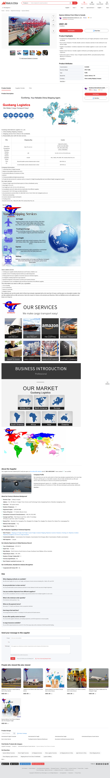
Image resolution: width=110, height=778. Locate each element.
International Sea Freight (60, 736)
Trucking (64, 533)
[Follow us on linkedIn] (108, 764)
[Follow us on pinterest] (105, 764)
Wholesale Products (55, 768)
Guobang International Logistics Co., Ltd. (72, 17)
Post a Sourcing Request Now (43, 658)
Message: (7, 646)
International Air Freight (33, 736)
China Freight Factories (23, 753)
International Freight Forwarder (8, 736)
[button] (70, 3)
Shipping (14, 533)
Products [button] (25, 3)
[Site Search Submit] (75, 3)
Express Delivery (25, 10)
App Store (5, 764)
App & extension (90, 7)
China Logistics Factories (51, 753)
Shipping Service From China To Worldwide (30, 756)
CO (15, 534)
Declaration (70, 772)
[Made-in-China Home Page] (9, 3)
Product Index (80, 768)
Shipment (48, 533)
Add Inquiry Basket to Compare (29, 58)
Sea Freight (25, 533)
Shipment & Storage (15, 10)
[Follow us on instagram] (101, 764)
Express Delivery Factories (9, 753)
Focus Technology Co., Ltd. (44, 772)
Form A (18, 534)
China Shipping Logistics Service (10, 756)
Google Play (14, 764)
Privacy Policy (78, 772)
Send (13, 658)
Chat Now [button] (97, 30)
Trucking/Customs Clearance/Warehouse (37, 739)
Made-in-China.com (49, 770)
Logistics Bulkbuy (47, 756)
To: (9, 642)
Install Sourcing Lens (39, 764)
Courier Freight (32, 533)
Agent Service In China (81, 753)
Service (7, 10)
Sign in (107, 4)
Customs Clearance (56, 533)
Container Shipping (41, 533)
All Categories (7, 7)
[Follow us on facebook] (97, 764)
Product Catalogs (22, 733)
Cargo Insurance (25, 534)
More (2, 759)
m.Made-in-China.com (58, 770)
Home (2, 10)
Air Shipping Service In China (66, 753)
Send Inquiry (71, 30)
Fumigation (11, 534)
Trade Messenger (25, 764)
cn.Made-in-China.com (69, 770)
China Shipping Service (95, 753)
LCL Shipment (70, 533)
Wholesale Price (64, 768)
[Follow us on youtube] (103, 764)
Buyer (74, 7)
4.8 (91, 90)
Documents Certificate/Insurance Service (64, 739)
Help (82, 7)
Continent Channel (72, 768)
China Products (32, 768)
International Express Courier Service (90, 736)
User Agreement (63, 772)
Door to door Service (6, 739)
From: (8, 638)
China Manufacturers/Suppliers (43, 768)
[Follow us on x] (99, 764)
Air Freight (19, 533)
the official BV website (35, 471)
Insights (86, 768)
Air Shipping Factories (37, 753)
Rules (107, 7)
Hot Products (24, 768)
